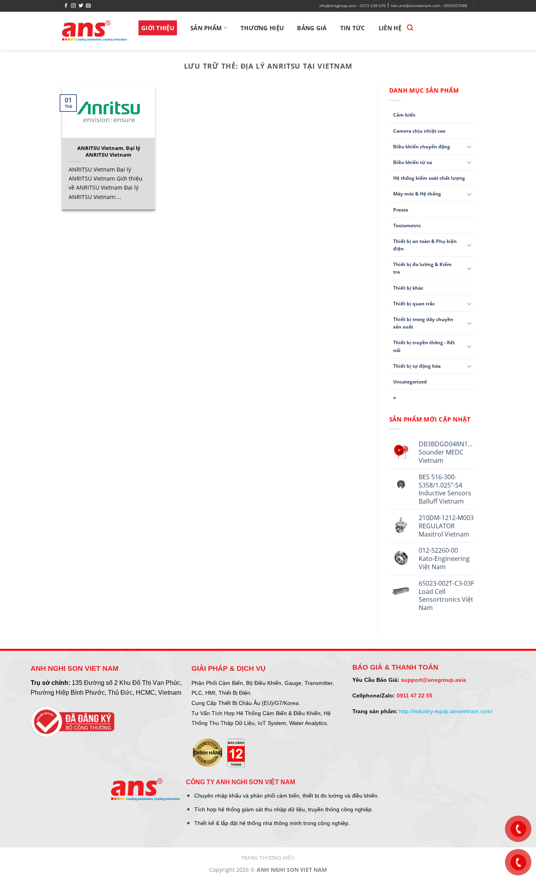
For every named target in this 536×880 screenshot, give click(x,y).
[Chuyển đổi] (469, 146)
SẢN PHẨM (206, 28)
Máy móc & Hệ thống (417, 193)
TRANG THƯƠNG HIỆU (268, 857)
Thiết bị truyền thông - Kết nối (424, 346)
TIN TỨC (352, 28)
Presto (400, 209)
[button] (410, 27)
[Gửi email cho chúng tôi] (88, 6)
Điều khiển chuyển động (421, 146)
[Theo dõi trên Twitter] (80, 6)
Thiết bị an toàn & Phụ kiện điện (425, 245)
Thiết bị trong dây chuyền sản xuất (423, 323)
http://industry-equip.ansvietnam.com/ (445, 711)
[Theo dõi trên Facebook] (66, 6)
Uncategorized (410, 381)
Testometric (407, 225)
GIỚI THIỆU (157, 28)
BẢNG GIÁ (311, 28)
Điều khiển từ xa (412, 162)
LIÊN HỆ (390, 28)
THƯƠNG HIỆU (262, 28)
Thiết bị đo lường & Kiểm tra (422, 268)
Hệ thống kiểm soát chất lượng (429, 178)
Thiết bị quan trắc (414, 303)
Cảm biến (404, 114)
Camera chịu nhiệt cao (419, 131)
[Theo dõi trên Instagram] (73, 6)
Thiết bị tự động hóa (417, 366)
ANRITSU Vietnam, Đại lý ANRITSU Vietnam (108, 151)
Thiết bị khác (408, 288)
